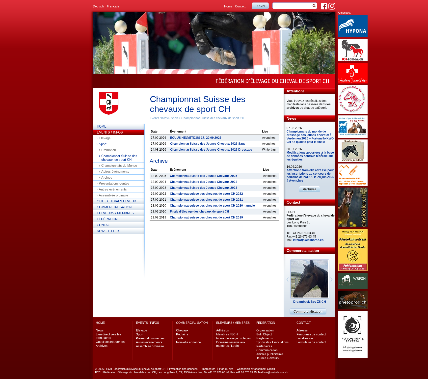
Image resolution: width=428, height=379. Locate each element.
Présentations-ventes (114, 183)
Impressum (208, 368)
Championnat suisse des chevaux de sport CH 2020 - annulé (212, 205)
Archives (309, 189)
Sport (174, 118)
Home (228, 6)
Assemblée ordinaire (113, 195)
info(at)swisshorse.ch (308, 240)
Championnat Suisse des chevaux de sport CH (212, 118)
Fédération (107, 219)
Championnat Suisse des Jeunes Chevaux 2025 (203, 176)
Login (260, 6)
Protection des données (183, 368)
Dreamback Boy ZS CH (309, 301)
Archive (106, 177)
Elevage (104, 138)
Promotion (108, 150)
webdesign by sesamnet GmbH (256, 368)
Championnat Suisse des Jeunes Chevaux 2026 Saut (207, 143)
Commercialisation (114, 207)
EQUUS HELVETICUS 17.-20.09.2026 (195, 137)
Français (113, 6)
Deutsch (98, 6)
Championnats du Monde (119, 165)
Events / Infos (159, 118)
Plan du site (226, 368)
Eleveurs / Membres (115, 213)
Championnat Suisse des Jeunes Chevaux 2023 (203, 188)
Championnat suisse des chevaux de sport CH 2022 (206, 193)
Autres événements (115, 171)
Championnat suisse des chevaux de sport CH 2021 (206, 199)
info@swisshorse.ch (276, 372)
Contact (240, 6)
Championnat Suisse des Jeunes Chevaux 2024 (203, 182)
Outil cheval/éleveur (116, 201)
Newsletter (108, 231)
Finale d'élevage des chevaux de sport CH (199, 211)
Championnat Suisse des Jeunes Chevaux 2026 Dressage (211, 149)
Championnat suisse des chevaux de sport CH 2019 (206, 217)
